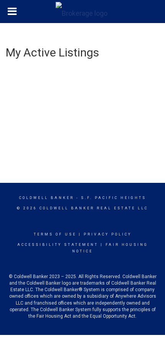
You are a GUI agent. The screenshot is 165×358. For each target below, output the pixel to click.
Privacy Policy (108, 234)
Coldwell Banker (46, 198)
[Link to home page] (82, 11)
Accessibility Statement (57, 245)
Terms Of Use (55, 234)
